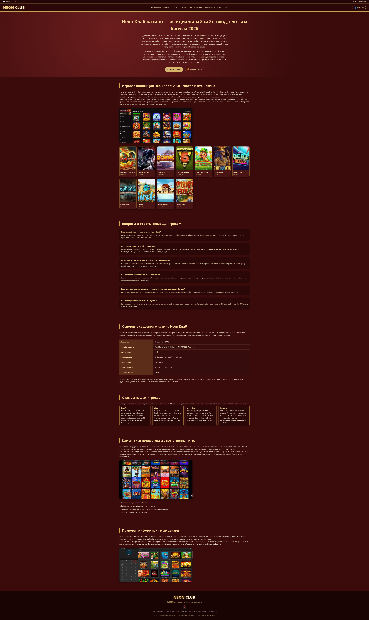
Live (190, 7)
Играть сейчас (174, 69)
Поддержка (198, 7)
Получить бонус (194, 69)
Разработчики (222, 7)
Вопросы (166, 7)
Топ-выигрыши (209, 7)
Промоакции (175, 7)
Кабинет (359, 7)
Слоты (184, 7)
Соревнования (155, 7)
